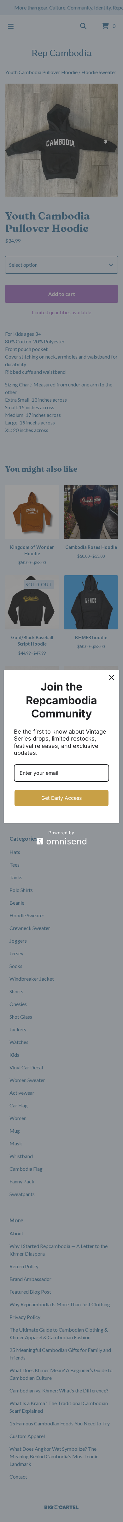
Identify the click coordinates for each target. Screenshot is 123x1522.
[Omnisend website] (61, 837)
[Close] (111, 677)
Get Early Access (61, 798)
